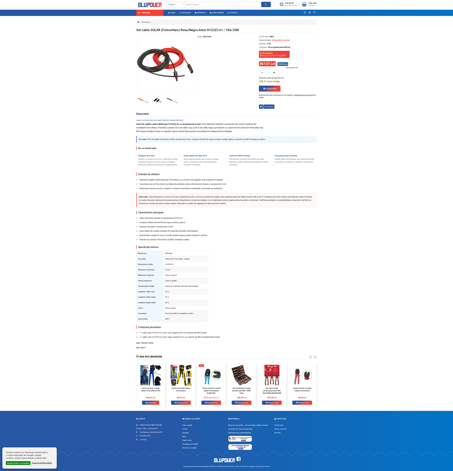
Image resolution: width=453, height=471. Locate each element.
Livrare (184, 429)
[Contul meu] (305, 13)
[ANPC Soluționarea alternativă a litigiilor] (240, 439)
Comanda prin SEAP (190, 444)
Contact (233, 13)
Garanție (185, 433)
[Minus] (262, 72)
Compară (269, 107)
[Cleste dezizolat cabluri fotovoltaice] (181, 375)
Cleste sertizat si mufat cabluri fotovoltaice (302, 389)
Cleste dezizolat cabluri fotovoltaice (181, 389)
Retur (184, 436)
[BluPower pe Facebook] (239, 459)
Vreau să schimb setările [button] (42, 463)
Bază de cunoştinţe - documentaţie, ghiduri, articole (248, 425)
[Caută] (266, 4)
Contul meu (278, 425)
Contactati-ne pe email (302, 95)
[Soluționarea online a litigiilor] (240, 447)
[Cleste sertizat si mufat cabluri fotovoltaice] (302, 375)
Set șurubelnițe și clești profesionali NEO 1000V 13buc (241, 390)
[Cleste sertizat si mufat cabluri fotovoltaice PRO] (151, 375)
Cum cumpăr (218, 13)
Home (172, 13)
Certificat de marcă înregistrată (240, 429)
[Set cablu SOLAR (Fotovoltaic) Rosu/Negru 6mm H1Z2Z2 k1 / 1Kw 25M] (165, 63)
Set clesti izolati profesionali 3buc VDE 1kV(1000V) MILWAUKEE (271, 390)
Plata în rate (186, 440)
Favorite (277, 433)
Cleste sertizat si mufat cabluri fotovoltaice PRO (150, 389)
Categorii (186, 13)
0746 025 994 (289, 3)
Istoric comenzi (280, 429)
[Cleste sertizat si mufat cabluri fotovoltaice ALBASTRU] (211, 375)
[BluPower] (149, 5)
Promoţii (201, 13)
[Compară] (309, 13)
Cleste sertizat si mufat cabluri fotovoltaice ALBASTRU (211, 390)
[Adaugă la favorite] (261, 107)
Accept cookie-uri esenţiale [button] (18, 463)
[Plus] (274, 72)
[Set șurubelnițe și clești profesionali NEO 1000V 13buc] (242, 375)
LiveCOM (267, 466)
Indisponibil (270, 88)
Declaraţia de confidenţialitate (239, 433)
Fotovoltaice (146, 22)
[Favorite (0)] (314, 13)
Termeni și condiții (189, 448)
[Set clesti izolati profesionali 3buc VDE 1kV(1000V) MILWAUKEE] (272, 375)
